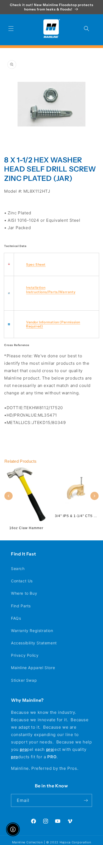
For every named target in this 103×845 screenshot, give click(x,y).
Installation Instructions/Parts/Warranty (50, 289)
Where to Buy (24, 593)
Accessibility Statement (34, 643)
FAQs (16, 618)
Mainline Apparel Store (33, 667)
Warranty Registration (32, 630)
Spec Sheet (36, 264)
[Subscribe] (86, 800)
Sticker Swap (24, 680)
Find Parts (21, 605)
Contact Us (22, 581)
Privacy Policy (24, 655)
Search (18, 568)
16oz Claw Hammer (26, 528)
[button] (11, 29)
